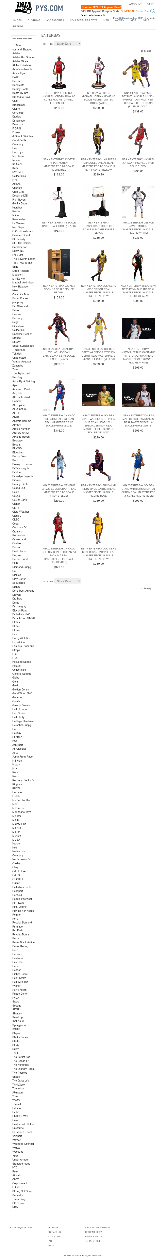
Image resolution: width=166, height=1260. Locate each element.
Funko (16, 132)
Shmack (17, 1013)
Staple (16, 1033)
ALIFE (16, 413)
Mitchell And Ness (23, 282)
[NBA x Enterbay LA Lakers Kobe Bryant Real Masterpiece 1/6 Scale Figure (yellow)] (98, 265)
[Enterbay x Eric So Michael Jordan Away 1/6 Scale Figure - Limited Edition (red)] (59, 72)
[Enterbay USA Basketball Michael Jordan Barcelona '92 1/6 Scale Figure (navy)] (59, 328)
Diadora (16, 116)
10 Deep (17, 45)
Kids (133, 20)
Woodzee (17, 1151)
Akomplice (18, 405)
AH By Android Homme (21, 399)
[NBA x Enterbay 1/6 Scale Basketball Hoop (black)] (59, 202)
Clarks (16, 108)
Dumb (15, 602)
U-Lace (16, 1108)
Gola (15, 681)
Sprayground (19, 1025)
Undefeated (19, 357)
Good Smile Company (19, 142)
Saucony (17, 318)
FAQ (50, 1241)
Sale (146, 20)
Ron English (19, 990)
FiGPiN (16, 128)
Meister (16, 816)
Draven (16, 594)
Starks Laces (20, 1037)
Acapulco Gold (21, 389)
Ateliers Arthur (20, 432)
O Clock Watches (22, 231)
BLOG (51, 1245)
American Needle (22, 69)
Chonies (17, 187)
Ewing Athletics (21, 638)
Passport (17, 891)
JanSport (17, 745)
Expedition (18, 642)
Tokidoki (17, 353)
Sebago (16, 1005)
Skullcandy (18, 239)
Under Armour (20, 1159)
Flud (14, 658)
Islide (15, 215)
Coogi (15, 523)
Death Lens (19, 551)
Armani (16, 424)
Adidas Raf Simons (23, 57)
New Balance (20, 286)
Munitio (16, 835)
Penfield (17, 895)
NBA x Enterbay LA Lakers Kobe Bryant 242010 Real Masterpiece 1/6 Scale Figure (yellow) (98, 553)
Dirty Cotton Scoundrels (19, 581)
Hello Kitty (18, 717)
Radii (15, 950)
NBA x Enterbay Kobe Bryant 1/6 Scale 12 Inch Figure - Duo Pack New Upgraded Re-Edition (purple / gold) (138, 99)
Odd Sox (17, 875)
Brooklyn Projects (22, 476)
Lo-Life (16, 796)
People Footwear (22, 899)
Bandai (16, 81)
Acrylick (17, 393)
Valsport (17, 1136)
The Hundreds (20, 1065)
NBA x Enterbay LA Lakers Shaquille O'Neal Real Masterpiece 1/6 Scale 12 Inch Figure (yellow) (98, 164)
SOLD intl (18, 1021)
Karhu (15, 168)
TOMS (16, 1100)
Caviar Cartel (20, 500)
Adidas (16, 53)
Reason (16, 970)
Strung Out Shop (22, 1191)
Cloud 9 (16, 515)
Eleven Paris (19, 610)
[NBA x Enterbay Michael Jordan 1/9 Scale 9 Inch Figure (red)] (138, 139)
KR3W (16, 788)
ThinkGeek (18, 1084)
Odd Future (19, 871)
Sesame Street (21, 235)
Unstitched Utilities (23, 1124)
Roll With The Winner (20, 984)
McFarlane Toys (21, 812)
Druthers (17, 598)
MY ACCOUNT (54, 1236)
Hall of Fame (19, 709)
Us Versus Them (22, 1132)
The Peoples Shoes (19, 1074)
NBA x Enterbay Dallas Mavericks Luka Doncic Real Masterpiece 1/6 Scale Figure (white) (138, 420)
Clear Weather (20, 511)
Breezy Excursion (22, 464)
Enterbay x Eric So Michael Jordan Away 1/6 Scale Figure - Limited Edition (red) (59, 98)
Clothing (34, 20)
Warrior (16, 1140)
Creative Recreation (18, 533)
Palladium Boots (22, 887)
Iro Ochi (17, 164)
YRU (15, 1155)
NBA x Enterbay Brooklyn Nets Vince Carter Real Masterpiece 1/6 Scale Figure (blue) (98, 490)
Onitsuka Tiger (21, 294)
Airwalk (16, 1175)
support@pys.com (21, 1227)
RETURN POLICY (93, 1232)
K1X (14, 768)
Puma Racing (20, 946)
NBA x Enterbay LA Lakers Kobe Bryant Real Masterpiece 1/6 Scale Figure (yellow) (98, 290)
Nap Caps (18, 227)
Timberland (18, 350)
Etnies (16, 626)
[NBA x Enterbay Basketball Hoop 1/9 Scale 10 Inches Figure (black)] (98, 202)
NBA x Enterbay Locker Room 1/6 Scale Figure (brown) (59, 289)
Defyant (16, 555)
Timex (16, 1096)
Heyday (16, 733)
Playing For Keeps (23, 911)
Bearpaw (17, 440)
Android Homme (21, 421)
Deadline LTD (20, 195)
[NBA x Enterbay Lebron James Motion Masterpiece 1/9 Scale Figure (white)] (138, 202)
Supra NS (18, 251)
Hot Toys (17, 152)
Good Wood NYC (22, 693)
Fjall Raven (19, 199)
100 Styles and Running (21, 375)
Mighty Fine (19, 824)
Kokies (16, 211)
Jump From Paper (22, 756)
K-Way (16, 764)
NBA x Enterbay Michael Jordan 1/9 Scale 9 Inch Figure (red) (138, 162)
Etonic (16, 630)
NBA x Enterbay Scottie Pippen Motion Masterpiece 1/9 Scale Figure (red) (59, 164)
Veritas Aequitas (22, 361)
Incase (16, 160)
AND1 (15, 417)
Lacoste (17, 792)
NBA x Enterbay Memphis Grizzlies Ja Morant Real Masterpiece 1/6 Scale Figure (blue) (59, 490)
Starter (16, 1041)
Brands (18, 26)
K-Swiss (17, 760)
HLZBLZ (17, 737)
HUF (15, 741)
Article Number (21, 429)
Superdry (17, 1195)
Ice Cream (18, 156)
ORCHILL (17, 879)
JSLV (15, 753)
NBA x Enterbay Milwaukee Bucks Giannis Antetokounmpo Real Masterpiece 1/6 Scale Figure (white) (138, 355)
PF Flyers (18, 903)
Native (16, 843)
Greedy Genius (21, 705)
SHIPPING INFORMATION (97, 1227)
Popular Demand (22, 922)
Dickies (16, 575)
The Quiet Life (20, 1080)
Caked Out (18, 488)
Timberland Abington (18, 1090)
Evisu (15, 634)
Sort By (48, 43)
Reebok (16, 314)
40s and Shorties (22, 49)
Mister (16, 832)
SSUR (16, 1029)
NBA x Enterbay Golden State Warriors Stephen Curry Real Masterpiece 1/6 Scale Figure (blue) (138, 490)
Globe (15, 677)
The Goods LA (20, 1061)
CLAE (15, 508)
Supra (15, 1049)
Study (15, 1045)
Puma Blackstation (23, 942)
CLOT (15, 1179)
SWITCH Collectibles (19, 174)
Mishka (16, 827)
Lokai (15, 1187)
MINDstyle (18, 278)
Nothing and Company (19, 853)
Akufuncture (19, 409)
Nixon (15, 290)
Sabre (15, 1001)
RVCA (15, 997)
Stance (16, 338)
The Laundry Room (23, 1069)
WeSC (16, 1148)
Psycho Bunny (21, 934)
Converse (17, 112)
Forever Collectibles (19, 668)
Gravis (16, 701)
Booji (15, 460)
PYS (15, 180)
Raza (15, 966)
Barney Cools (20, 89)
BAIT (15, 77)
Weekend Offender (23, 1144)
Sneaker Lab (19, 247)
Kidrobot (17, 207)
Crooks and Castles (19, 541)
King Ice (17, 784)
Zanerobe (17, 365)
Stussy (16, 342)
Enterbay (17, 124)
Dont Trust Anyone (23, 590)
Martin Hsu (18, 808)
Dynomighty (19, 606)
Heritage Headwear (23, 721)
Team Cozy (19, 1199)
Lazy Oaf (17, 255)
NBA (15, 1207)
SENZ (15, 1009)
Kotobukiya (19, 219)
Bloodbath (18, 452)
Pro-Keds (17, 930)
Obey (15, 867)
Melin (15, 820)
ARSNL (16, 184)
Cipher (16, 503)
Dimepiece (18, 120)
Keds (15, 772)
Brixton (16, 472)
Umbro (16, 1112)
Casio (15, 492)
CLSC (15, 519)
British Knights (21, 468)
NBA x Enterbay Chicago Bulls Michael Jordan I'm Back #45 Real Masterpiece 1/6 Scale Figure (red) (59, 555)
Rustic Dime (19, 993)
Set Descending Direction (85, 44)
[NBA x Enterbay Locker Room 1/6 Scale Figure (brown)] (59, 265)
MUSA (16, 839)
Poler (15, 1171)
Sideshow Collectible (18, 328)
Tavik (15, 1053)
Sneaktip (17, 1017)
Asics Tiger (19, 73)
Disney (16, 587)
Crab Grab (18, 191)
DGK (15, 563)
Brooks (16, 480)
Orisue (16, 883)
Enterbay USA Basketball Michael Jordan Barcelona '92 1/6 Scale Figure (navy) (59, 354)
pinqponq (17, 302)
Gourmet (17, 697)
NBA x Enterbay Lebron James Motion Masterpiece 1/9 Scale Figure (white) (138, 227)
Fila (14, 654)
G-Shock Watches (23, 136)
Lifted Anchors (20, 271)
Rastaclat (17, 958)
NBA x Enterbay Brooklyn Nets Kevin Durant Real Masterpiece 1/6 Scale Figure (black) (138, 290)
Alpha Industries (21, 65)
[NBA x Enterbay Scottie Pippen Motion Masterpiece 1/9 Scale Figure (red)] (59, 139)
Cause (16, 496)
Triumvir (17, 1104)
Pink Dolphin (19, 906)
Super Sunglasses (23, 345)
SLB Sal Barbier (21, 243)
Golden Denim (20, 689)
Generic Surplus (21, 673)
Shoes (17, 20)
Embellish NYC (21, 614)
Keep (15, 776)
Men (106, 20)
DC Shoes (18, 1203)
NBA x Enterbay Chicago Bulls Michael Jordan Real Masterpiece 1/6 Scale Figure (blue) (59, 420)
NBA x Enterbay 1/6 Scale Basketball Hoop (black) (59, 224)
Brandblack (19, 105)
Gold (15, 685)
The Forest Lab (21, 1057)
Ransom (17, 954)
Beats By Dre (20, 93)
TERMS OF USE (93, 1241)
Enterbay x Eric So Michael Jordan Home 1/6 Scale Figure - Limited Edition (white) (98, 98)
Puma (15, 310)
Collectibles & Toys (83, 20)
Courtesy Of (19, 527)
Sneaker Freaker (22, 334)
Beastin (16, 444)
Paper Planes (20, 298)
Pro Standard (20, 306)
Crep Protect (19, 1183)
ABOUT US (53, 1227)
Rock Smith (19, 978)
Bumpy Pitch (20, 484)
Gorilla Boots (20, 203)
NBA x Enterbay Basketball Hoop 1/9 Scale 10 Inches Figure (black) (98, 227)
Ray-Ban (17, 962)
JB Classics (19, 748)
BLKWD (17, 448)
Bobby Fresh (19, 456)
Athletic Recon (21, 436)
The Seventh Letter (23, 259)
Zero (15, 369)
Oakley (16, 863)
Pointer (16, 914)
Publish (16, 938)
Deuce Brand (20, 559)
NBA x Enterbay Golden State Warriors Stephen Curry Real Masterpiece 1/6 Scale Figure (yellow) (98, 354)
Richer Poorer (20, 974)
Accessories (55, 20)
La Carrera (18, 223)
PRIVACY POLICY (93, 1236)
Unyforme (18, 1128)
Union (15, 1120)
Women (120, 20)
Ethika (16, 622)
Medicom (17, 274)
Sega (15, 322)
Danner (16, 547)
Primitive (17, 926)
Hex (14, 148)
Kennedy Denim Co (23, 780)
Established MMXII (23, 618)
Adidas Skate (20, 61)
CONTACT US (54, 1232)
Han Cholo (18, 713)
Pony (15, 918)
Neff (14, 847)
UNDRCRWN (20, 1116)
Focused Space (21, 662)
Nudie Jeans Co (21, 859)
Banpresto (18, 85)
